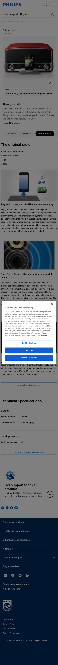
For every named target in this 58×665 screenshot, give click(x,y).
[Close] (52, 304)
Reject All (29, 350)
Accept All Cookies (29, 357)
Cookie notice (42, 335)
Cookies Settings (29, 343)
